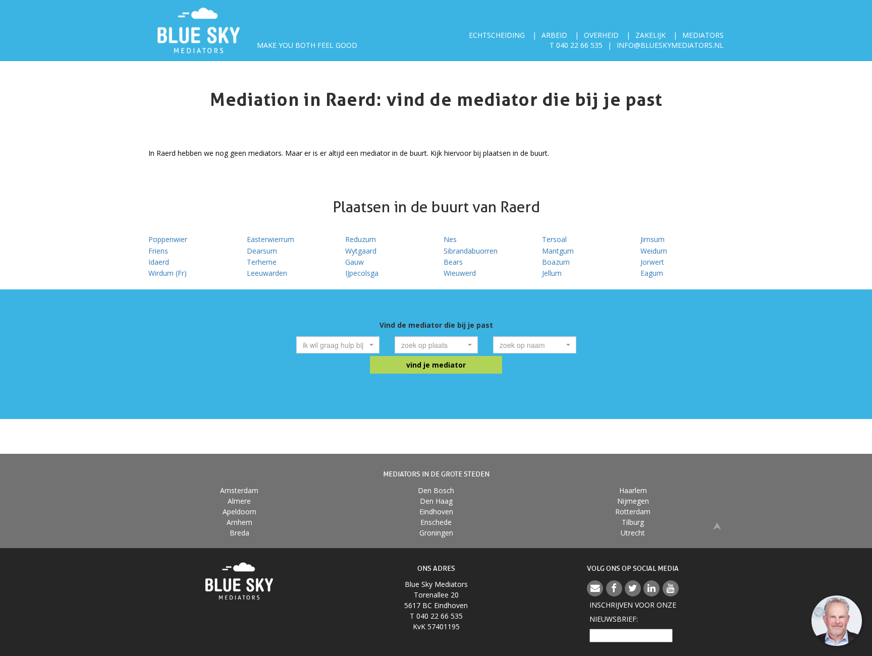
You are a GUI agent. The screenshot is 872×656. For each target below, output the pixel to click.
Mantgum (558, 251)
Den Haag (436, 501)
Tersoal (554, 239)
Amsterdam (239, 490)
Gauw (354, 262)
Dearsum (262, 251)
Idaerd (158, 262)
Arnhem (239, 522)
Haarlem (633, 490)
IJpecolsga (361, 273)
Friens (158, 251)
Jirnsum (652, 239)
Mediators (703, 35)
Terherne (262, 262)
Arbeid (554, 35)
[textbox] (335, 345)
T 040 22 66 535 (576, 45)
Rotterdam (632, 511)
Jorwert (652, 262)
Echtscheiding (497, 35)
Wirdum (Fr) (167, 273)
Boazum (556, 262)
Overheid (601, 35)
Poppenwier (167, 239)
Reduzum (360, 239)
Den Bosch (436, 490)
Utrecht (633, 533)
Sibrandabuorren (471, 251)
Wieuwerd (460, 273)
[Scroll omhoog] (717, 525)
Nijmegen (633, 501)
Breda (239, 533)
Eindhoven (436, 511)
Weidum (653, 251)
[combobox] (337, 344)
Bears (453, 262)
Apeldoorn (239, 511)
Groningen (436, 533)
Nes (450, 239)
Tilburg (633, 522)
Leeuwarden (267, 273)
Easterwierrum (270, 239)
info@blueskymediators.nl (670, 45)
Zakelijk (650, 35)
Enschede (436, 522)
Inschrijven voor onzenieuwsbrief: (632, 612)
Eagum (651, 273)
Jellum (552, 273)
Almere (239, 501)
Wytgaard (360, 251)
